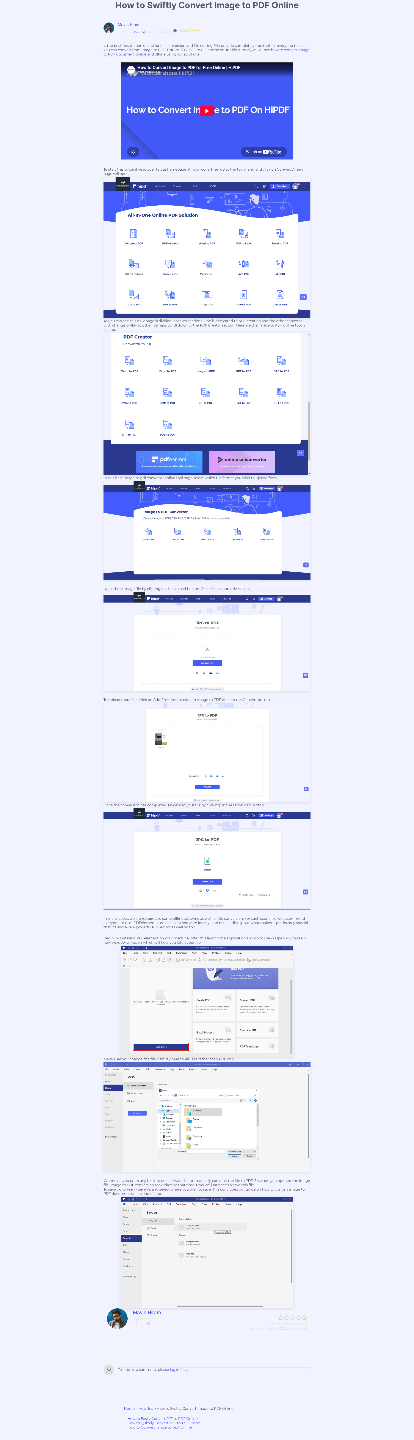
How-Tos (138, 32)
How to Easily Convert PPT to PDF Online (162, 1419)
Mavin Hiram (129, 24)
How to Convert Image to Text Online (159, 1427)
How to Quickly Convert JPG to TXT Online (163, 1423)
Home (129, 1409)
